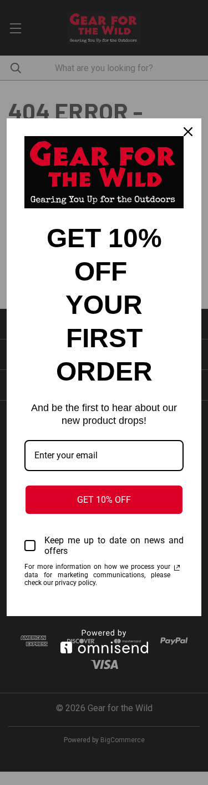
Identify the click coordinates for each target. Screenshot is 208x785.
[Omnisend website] (104, 641)
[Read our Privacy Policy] (177, 567)
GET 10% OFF (104, 499)
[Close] (188, 131)
